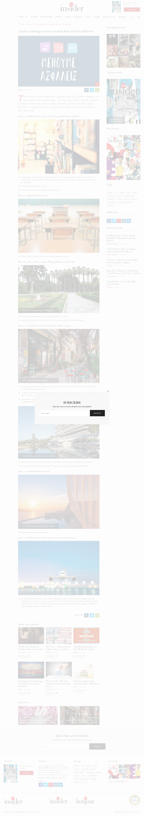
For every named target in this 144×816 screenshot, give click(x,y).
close (107, 391)
